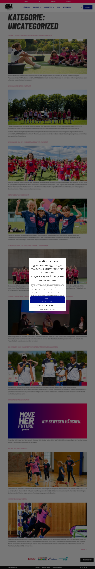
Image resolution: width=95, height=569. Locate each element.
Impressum (52, 309)
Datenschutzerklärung (52, 280)
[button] (47, 301)
